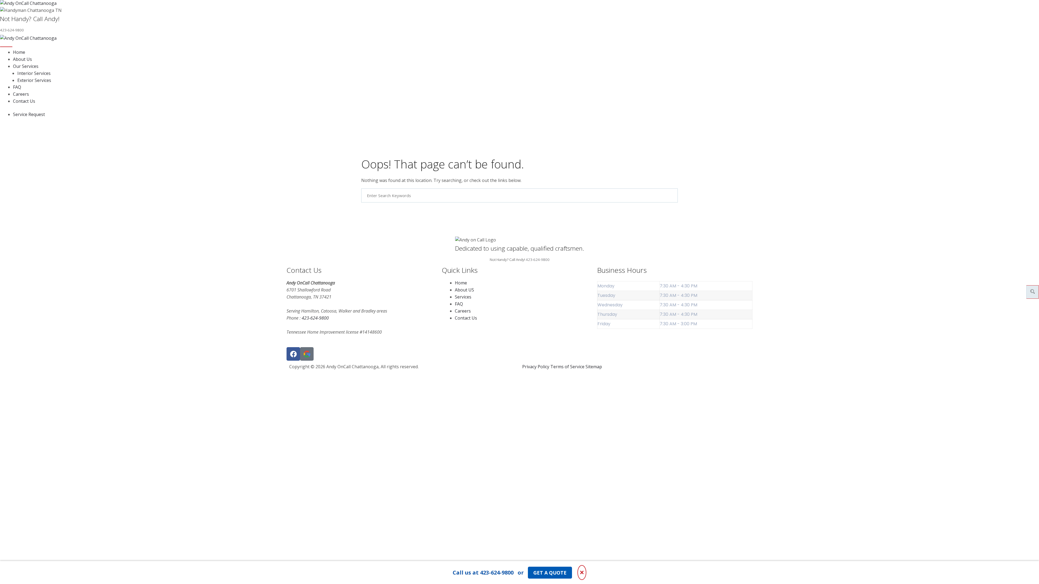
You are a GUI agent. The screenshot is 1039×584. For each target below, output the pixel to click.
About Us (22, 59)
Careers (21, 94)
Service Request (29, 114)
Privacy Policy (535, 367)
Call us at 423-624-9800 (483, 572)
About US (464, 290)
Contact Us (24, 101)
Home (19, 52)
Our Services (25, 66)
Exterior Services (34, 80)
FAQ (17, 87)
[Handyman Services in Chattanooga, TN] (519, 3)
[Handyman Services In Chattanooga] (307, 354)
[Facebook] (293, 354)
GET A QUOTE (550, 572)
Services (463, 297)
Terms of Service (567, 367)
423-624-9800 (538, 259)
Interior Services (34, 73)
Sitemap (594, 367)
